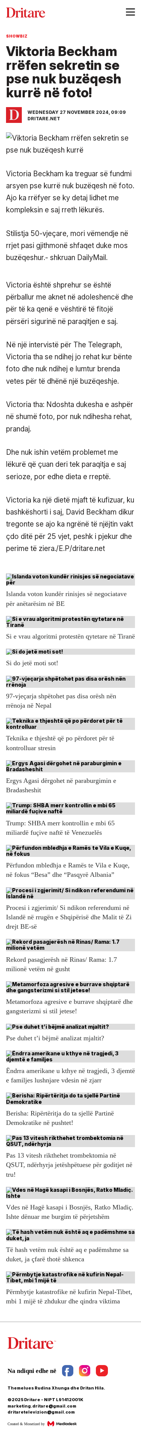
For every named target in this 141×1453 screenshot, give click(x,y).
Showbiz (16, 36)
